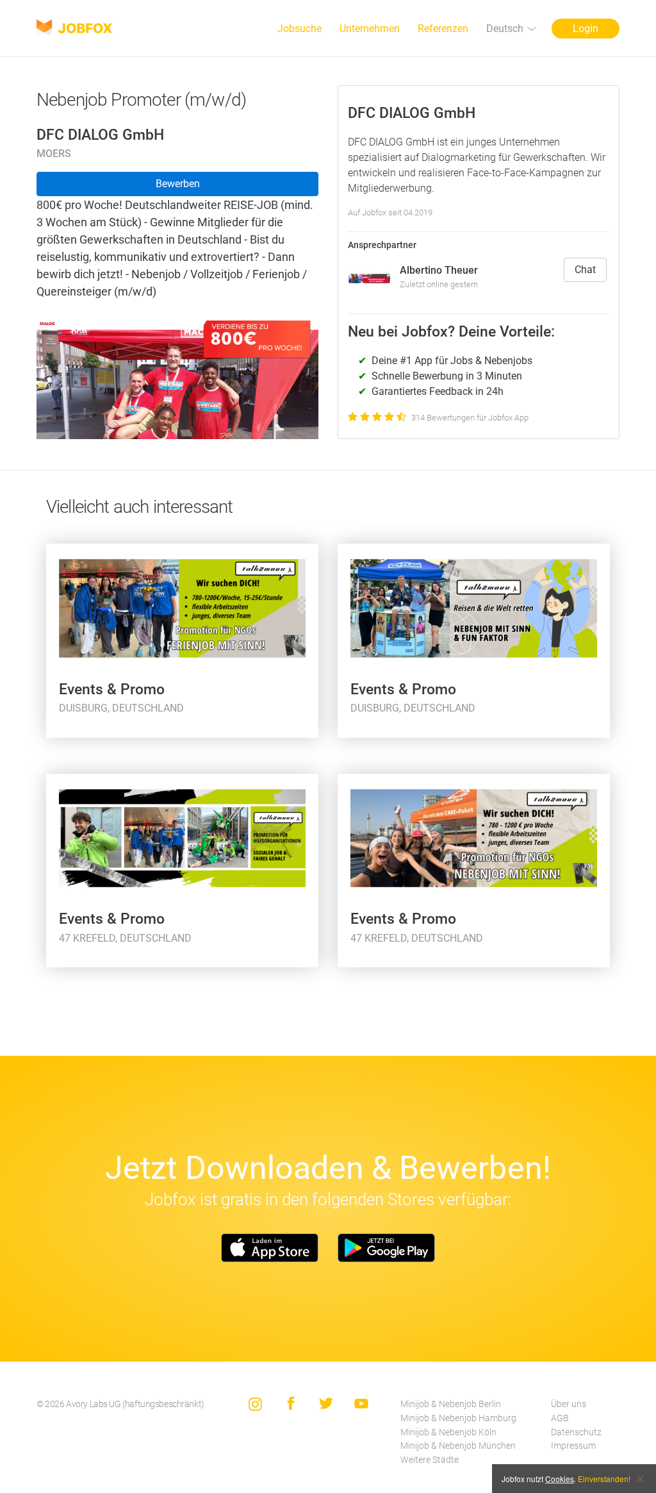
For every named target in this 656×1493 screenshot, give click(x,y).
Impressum (573, 1445)
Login (585, 28)
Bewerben (178, 184)
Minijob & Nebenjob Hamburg (458, 1418)
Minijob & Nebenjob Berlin (450, 1404)
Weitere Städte (429, 1460)
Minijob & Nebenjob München (458, 1445)
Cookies (559, 1478)
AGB (560, 1418)
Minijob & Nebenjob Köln (448, 1432)
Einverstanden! (604, 1478)
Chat (585, 269)
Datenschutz (576, 1432)
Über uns (568, 1404)
